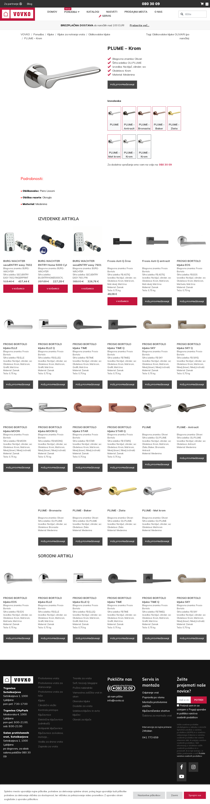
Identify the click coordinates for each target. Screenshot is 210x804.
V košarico (18, 288)
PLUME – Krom (33, 38)
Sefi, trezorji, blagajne (85, 683)
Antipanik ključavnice (50, 728)
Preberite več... (139, 25)
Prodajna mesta (136, 11)
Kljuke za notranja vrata (71, 34)
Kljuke (50, 34)
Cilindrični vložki (47, 705)
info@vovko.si (115, 700)
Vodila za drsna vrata (50, 741)
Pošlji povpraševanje (122, 84)
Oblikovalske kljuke (99, 34)
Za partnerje (11, 3)
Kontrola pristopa (48, 710)
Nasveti (111, 11)
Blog (29, 3)
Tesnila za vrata (82, 678)
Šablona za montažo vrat (157, 715)
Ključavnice (44, 714)
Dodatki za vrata (82, 706)
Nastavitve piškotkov (149, 795)
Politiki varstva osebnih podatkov (191, 754)
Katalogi (93, 11)
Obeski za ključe (82, 719)
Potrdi (198, 699)
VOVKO (25, 34)
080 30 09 (165, 164)
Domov (52, 11)
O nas (158, 11)
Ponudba (70, 11)
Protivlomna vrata (48, 678)
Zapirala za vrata (48, 746)
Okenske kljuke (81, 701)
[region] (105, 794)
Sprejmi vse (195, 795)
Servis (106, 15)
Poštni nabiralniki (82, 687)
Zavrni (174, 795)
